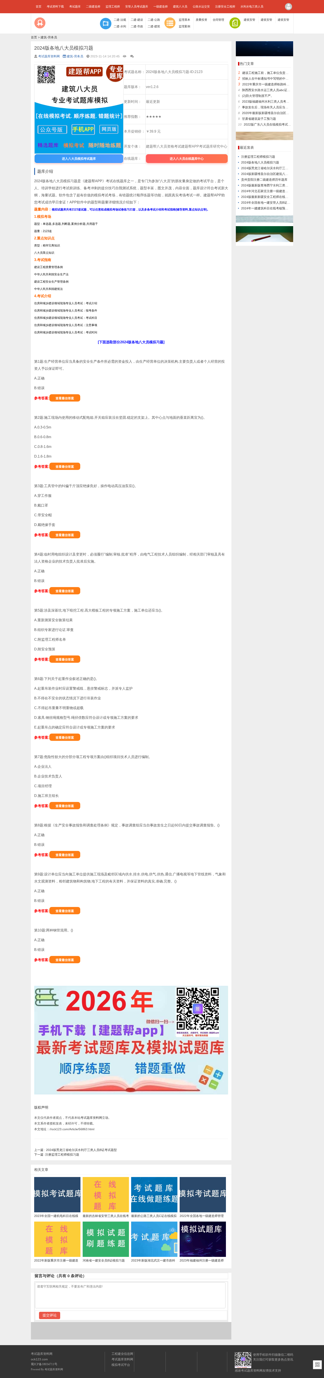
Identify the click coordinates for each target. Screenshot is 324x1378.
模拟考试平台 (121, 1365)
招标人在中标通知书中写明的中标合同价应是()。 (275, 78)
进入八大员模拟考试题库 (79, 158)
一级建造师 (160, 6)
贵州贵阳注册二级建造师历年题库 (264, 179)
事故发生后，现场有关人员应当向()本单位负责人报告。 (280, 107)
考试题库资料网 (49, 56)
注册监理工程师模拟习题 (56, 1154)
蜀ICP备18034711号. (44, 1364)
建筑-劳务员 (49, 37)
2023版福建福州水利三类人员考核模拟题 (270, 101)
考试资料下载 (55, 6)
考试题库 (75, 6)
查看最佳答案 (65, 398)
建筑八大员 (180, 6)
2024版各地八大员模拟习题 (260, 162)
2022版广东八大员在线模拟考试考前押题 (272, 124)
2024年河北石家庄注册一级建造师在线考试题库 (274, 191)
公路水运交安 (201, 6)
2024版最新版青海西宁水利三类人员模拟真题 (272, 185)
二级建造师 (93, 6)
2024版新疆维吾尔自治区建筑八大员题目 (269, 174)
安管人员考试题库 (136, 6)
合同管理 (218, 19)
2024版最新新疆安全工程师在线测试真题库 (271, 197)
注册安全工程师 (225, 6)
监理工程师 (113, 6)
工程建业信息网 (122, 1353)
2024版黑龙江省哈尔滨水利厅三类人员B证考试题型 (75, 1150)
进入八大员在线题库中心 (187, 158)
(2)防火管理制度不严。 (258, 96)
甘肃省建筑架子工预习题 (259, 118)
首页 (38, 6)
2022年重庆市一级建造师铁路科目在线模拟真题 (275, 84)
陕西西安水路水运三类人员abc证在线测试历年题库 (277, 90)
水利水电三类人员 (251, 6)
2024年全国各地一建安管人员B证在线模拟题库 (273, 202)
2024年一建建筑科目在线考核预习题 (266, 208)
